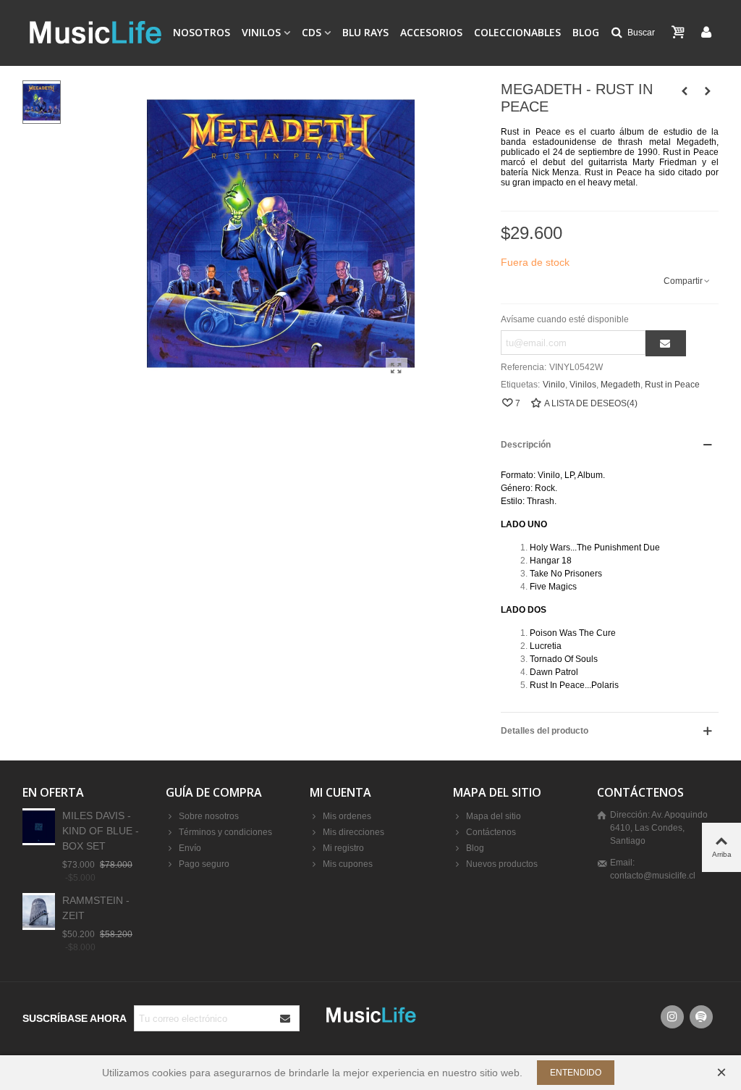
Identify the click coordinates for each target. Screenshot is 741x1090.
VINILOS (261, 32)
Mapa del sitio (493, 816)
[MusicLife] (94, 32)
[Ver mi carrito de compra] (679, 32)
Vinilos (582, 385)
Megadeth (620, 385)
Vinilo (554, 385)
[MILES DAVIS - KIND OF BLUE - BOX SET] (38, 826)
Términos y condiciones (225, 832)
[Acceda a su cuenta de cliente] (706, 33)
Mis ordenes (347, 816)
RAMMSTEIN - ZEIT (96, 907)
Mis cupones (348, 864)
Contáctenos (491, 832)
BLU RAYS (365, 32)
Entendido (575, 1073)
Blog (585, 32)
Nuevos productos (502, 864)
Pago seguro (204, 864)
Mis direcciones (353, 832)
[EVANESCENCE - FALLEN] (684, 91)
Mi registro (343, 848)
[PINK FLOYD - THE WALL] (708, 91)
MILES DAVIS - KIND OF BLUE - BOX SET (100, 831)
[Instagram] (672, 1016)
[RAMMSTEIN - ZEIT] (38, 911)
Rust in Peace (672, 385)
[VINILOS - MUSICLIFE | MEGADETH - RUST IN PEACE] (396, 369)
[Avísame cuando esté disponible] (665, 343)
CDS (311, 32)
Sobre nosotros (209, 816)
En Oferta (53, 792)
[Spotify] (701, 1016)
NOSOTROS (201, 32)
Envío (190, 848)
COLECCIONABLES (517, 32)
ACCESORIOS (431, 32)
